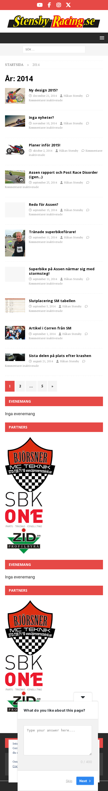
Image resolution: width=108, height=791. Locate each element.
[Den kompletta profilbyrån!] (23, 552)
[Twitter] (68, 5)
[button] (101, 38)
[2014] (15, 96)
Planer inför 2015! (44, 145)
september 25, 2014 (45, 182)
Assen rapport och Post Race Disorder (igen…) (63, 174)
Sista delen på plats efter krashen (60, 355)
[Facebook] (49, 5)
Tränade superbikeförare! (52, 231)
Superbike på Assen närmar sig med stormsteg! (61, 271)
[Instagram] (59, 5)
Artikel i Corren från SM (50, 328)
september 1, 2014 (44, 334)
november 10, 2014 (45, 123)
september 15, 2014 (45, 210)
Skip (69, 781)
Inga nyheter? (41, 117)
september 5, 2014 (44, 306)
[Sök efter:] (54, 49)
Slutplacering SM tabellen (52, 300)
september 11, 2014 (45, 237)
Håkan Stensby (73, 96)
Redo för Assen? (43, 204)
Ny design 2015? (43, 90)
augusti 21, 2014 (43, 361)
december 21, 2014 (45, 96)
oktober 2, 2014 (42, 150)
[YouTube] (39, 5)
